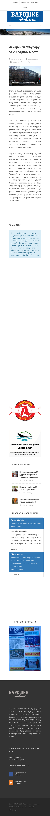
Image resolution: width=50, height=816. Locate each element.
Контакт (34, 3)
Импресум (25, 3)
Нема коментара (26, 62)
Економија (16, 62)
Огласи (25, 8)
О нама (15, 3)
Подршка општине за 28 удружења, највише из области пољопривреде (29, 474)
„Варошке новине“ (16, 709)
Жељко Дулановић (33, 59)
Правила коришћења (26, 807)
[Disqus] (25, 290)
